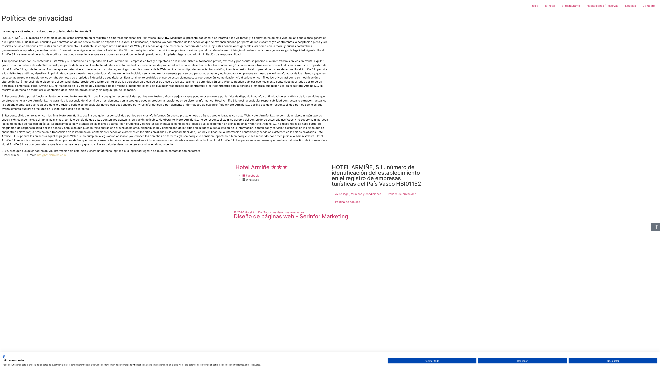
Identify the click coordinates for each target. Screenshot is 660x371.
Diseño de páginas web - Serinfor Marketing (291, 216)
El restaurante (571, 5)
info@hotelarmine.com (51, 155)
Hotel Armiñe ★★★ (261, 167)
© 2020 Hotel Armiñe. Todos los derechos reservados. (269, 212)
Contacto (649, 5)
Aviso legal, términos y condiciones (358, 194)
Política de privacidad (402, 194)
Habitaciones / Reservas (602, 5)
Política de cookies (347, 202)
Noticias (630, 5)
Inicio (534, 5)
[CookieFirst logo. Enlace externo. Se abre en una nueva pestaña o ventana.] (4, 356)
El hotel (550, 5)
